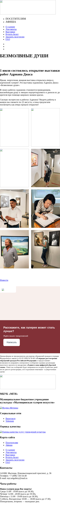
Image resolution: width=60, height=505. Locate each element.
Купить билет (12, 34)
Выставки (10, 32)
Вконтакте (10, 418)
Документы (11, 29)
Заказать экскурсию (15, 37)
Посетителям (16, 18)
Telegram (10, 421)
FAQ (8, 39)
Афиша (11, 21)
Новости (4, 280)
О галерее (10, 27)
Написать (12, 342)
